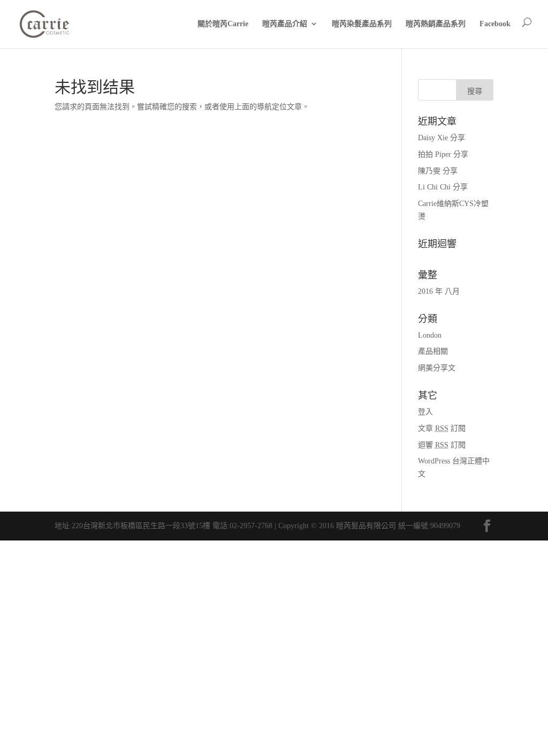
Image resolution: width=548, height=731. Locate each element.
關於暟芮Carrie (222, 24)
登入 (425, 412)
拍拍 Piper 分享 (443, 154)
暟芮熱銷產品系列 (436, 24)
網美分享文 (436, 368)
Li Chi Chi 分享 (443, 187)
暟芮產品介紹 (284, 24)
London (430, 335)
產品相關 (433, 351)
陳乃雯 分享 (438, 171)
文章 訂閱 (442, 428)
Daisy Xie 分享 (441, 138)
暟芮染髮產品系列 (362, 24)
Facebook (495, 24)
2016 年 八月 (439, 291)
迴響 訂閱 (442, 445)
